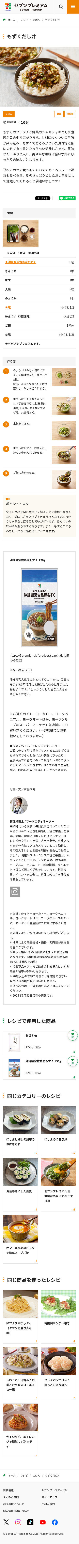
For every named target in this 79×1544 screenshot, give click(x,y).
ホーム (11, 19)
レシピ (24, 19)
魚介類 (70, 113)
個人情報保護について (16, 1511)
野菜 (59, 113)
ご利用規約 (48, 1504)
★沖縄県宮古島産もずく (20, 262)
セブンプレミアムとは (55, 1490)
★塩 (8, 307)
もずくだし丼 (52, 19)
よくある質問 (11, 1497)
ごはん (36, 19)
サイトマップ (49, 1497)
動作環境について (13, 1504)
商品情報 (8, 1490)
